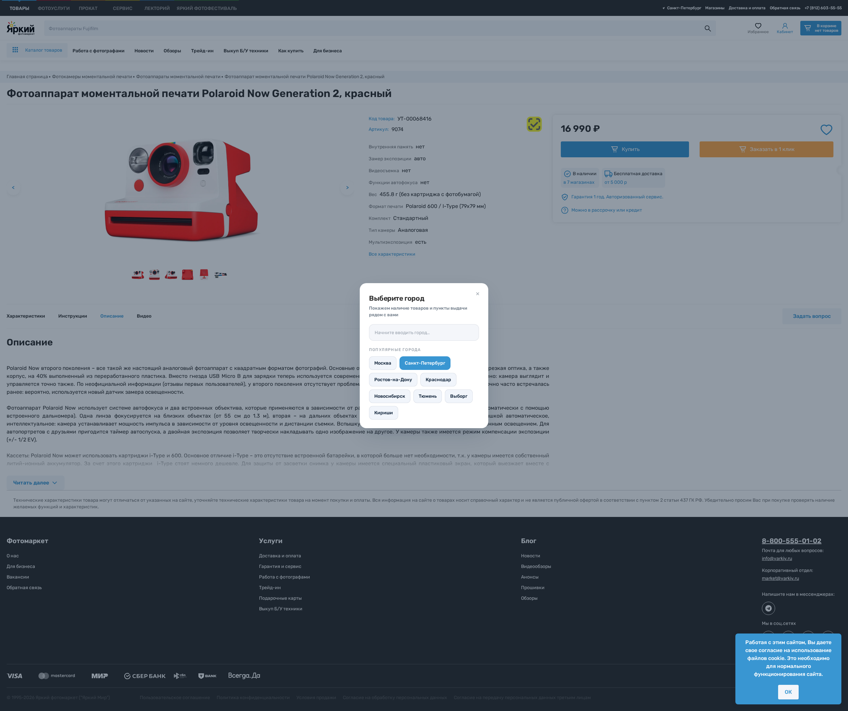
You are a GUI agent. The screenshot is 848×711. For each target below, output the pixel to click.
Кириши (383, 413)
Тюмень (428, 396)
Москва (382, 363)
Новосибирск (389, 396)
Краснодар (438, 379)
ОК (788, 692)
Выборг (458, 396)
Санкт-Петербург (425, 363)
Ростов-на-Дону (393, 379)
